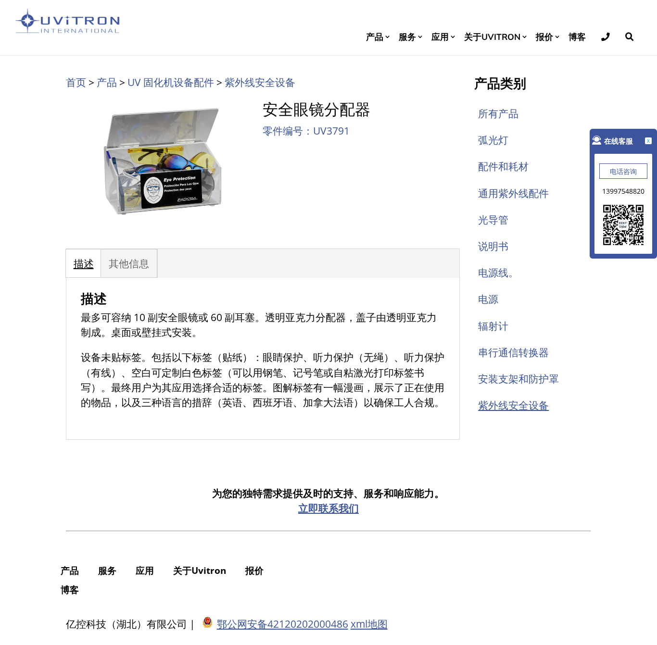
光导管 (493, 219)
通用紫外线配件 (513, 193)
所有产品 (498, 113)
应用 (440, 36)
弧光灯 (493, 140)
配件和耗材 (503, 166)
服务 (407, 36)
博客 (577, 36)
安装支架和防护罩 (518, 378)
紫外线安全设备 (260, 82)
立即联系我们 (328, 508)
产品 (374, 36)
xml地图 (369, 624)
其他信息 (129, 263)
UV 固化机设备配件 (170, 82)
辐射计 (493, 326)
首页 (76, 82)
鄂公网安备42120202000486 (282, 624)
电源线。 (498, 272)
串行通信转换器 (513, 352)
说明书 (493, 246)
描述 (84, 263)
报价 (544, 36)
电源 (488, 299)
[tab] (83, 263)
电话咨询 (623, 171)
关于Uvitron (492, 36)
